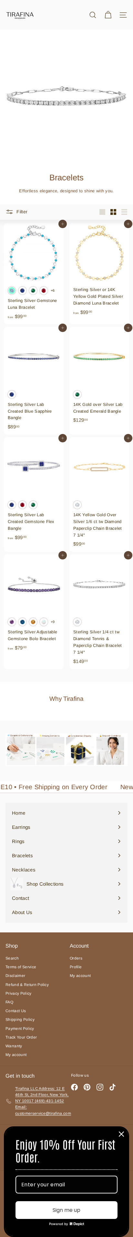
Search (12, 958)
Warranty (13, 1046)
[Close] (121, 1134)
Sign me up (66, 1210)
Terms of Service (20, 967)
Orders (76, 958)
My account (15, 1054)
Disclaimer (15, 975)
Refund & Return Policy (27, 984)
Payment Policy (19, 1028)
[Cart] (108, 15)
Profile (76, 967)
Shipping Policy (20, 1019)
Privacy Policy (18, 993)
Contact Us (15, 1011)
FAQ (9, 1002)
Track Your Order (21, 1037)
